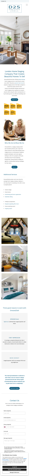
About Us (14, 167)
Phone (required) (7, 424)
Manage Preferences (14, 472)
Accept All (14, 466)
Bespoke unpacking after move (12, 204)
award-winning (22, 79)
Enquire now (14, 99)
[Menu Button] (26, 4)
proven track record (19, 83)
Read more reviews (14, 388)
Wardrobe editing (9, 196)
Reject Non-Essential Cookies (14, 469)
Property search (8, 208)
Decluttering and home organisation (13, 194)
